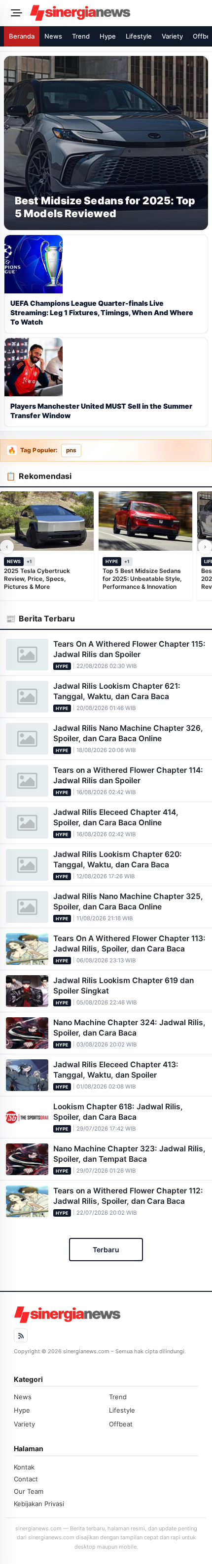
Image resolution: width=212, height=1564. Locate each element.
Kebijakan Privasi (39, 1504)
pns (71, 450)
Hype (108, 36)
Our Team (28, 1491)
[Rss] (21, 1335)
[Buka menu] (15, 13)
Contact (26, 1479)
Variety (172, 36)
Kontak (24, 1467)
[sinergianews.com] (118, 12)
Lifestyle (139, 36)
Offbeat (121, 1424)
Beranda (22, 36)
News (53, 36)
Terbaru (106, 1249)
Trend (81, 36)
